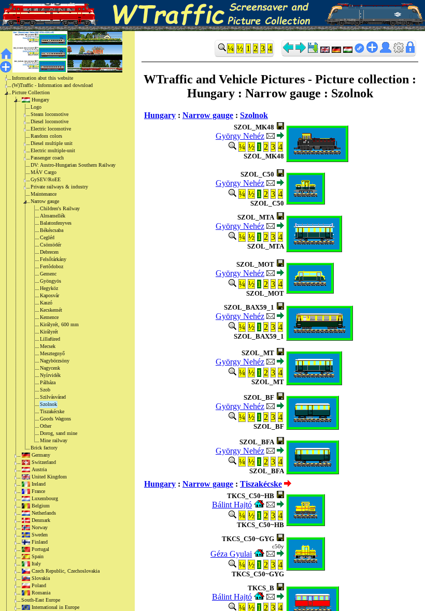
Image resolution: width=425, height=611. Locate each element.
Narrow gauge (45, 201)
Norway (40, 527)
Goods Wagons (55, 418)
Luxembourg (45, 498)
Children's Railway (60, 208)
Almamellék (52, 216)
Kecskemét (51, 310)
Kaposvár (49, 295)
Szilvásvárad (53, 397)
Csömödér (50, 245)
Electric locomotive (51, 129)
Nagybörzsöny (54, 360)
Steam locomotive (49, 114)
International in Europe (55, 607)
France (38, 491)
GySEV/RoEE (46, 179)
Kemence (49, 317)
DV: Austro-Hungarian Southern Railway (73, 165)
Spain (38, 556)
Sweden (40, 534)
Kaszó (46, 303)
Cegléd (47, 237)
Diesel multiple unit (52, 143)
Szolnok (48, 404)
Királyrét (49, 331)
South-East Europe (40, 600)
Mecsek (47, 346)
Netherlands (44, 513)
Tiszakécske (52, 411)
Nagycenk (50, 368)
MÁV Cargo (43, 172)
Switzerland (44, 462)
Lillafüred (50, 339)
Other (45, 426)
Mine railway (53, 440)
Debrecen (49, 252)
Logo (36, 107)
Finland (40, 542)
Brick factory (44, 447)
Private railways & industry (59, 187)
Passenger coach (47, 158)
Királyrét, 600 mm (59, 324)
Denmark (41, 520)
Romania (41, 592)
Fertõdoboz (51, 266)
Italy (36, 563)
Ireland (39, 484)
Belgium (41, 505)
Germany (41, 455)
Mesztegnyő (52, 353)
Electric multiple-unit (53, 150)
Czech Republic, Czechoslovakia (66, 571)
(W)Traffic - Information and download (52, 85)
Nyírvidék (50, 375)
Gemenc (48, 274)
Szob (45, 389)
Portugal (40, 549)
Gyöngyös (50, 281)
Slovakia (41, 578)
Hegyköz (49, 288)
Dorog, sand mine (58, 433)
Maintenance (43, 194)
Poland (39, 585)
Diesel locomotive (49, 121)
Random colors (46, 136)
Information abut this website (42, 78)
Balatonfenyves (56, 223)
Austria (39, 469)
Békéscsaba (51, 230)
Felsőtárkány (53, 259)
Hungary (40, 100)
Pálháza (47, 382)
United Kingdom (49, 476)
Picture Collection (31, 92)
